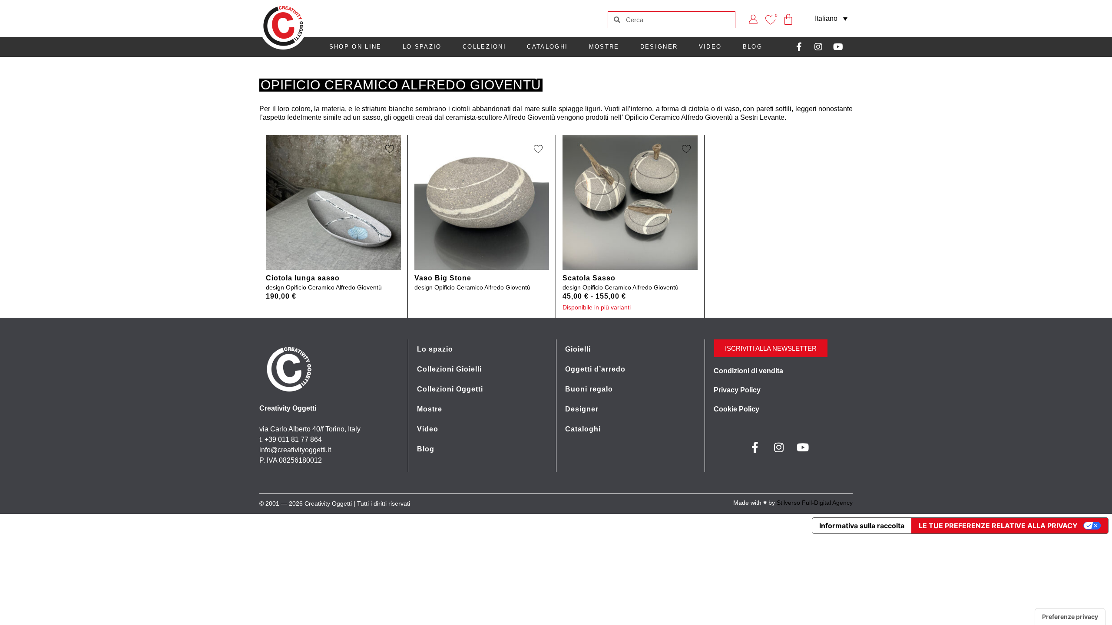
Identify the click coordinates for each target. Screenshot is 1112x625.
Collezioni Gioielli (449, 369)
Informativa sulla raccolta (861, 525)
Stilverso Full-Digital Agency (815, 502)
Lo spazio (422, 46)
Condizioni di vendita (748, 371)
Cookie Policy (736, 409)
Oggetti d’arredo (595, 369)
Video (710, 46)
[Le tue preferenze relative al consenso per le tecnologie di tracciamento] (1070, 617)
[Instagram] (818, 47)
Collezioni (484, 46)
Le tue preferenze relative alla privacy (998, 525)
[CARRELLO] (788, 13)
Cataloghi (547, 46)
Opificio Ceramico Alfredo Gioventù (334, 287)
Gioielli (578, 349)
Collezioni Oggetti (450, 389)
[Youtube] (838, 47)
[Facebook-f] (799, 47)
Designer (659, 46)
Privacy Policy (737, 390)
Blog (752, 46)
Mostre (604, 46)
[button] (831, 18)
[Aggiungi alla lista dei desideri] (390, 148)
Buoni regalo (589, 389)
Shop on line (355, 46)
